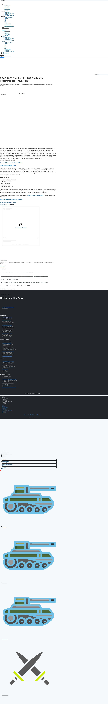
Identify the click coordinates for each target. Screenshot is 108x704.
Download (12, 204)
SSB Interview (7, 5)
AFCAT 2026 (7, 9)
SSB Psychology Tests (9, 13)
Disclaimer (4, 402)
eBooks (3, 16)
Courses (4, 4)
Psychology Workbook (9, 15)
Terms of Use (4, 399)
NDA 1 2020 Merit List (5, 204)
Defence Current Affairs (9, 26)
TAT (5, 19)
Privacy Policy (4, 400)
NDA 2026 (6, 6)
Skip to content (2, 0)
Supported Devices (5, 398)
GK (5, 22)
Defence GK (6, 25)
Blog (3, 27)
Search (2, 55)
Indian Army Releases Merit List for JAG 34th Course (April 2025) (15, 285)
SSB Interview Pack (8, 17)
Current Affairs (7, 23)
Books (3, 11)
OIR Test (6, 18)
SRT (5, 20)
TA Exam (6, 10)
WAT (5, 21)
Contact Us (4, 403)
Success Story (5, 452)
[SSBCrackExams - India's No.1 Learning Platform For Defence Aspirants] (3, 2)
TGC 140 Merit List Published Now (8, 288)
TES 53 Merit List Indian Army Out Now (9, 279)
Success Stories (5, 28)
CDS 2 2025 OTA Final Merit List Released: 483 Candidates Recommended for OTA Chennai (21, 272)
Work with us (4, 397)
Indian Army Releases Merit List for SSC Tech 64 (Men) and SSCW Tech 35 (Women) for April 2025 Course (24, 282)
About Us (3, 396)
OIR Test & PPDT (7, 14)
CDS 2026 (6, 8)
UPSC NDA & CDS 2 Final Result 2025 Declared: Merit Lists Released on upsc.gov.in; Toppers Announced (24, 276)
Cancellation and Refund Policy (7, 401)
